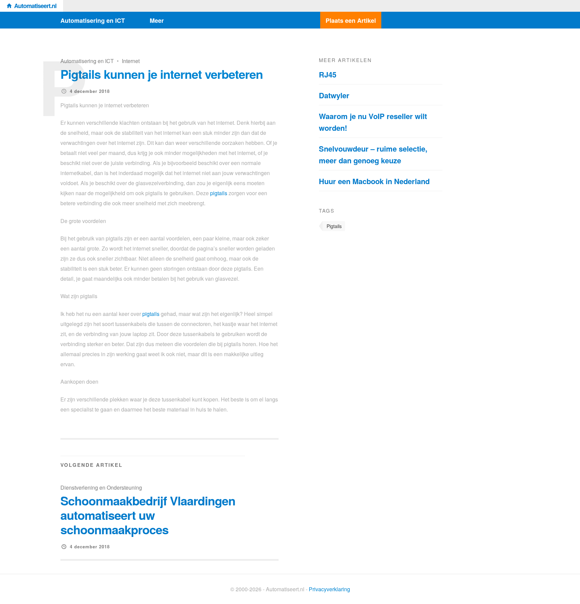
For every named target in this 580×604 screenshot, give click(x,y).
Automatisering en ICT (92, 20)
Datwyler (334, 95)
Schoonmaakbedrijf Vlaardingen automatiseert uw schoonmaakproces (147, 515)
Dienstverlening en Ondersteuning (101, 487)
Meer (157, 20)
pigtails (218, 193)
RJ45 (327, 74)
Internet (131, 61)
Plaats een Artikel (351, 20)
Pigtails (334, 226)
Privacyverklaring (329, 589)
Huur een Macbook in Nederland (374, 181)
